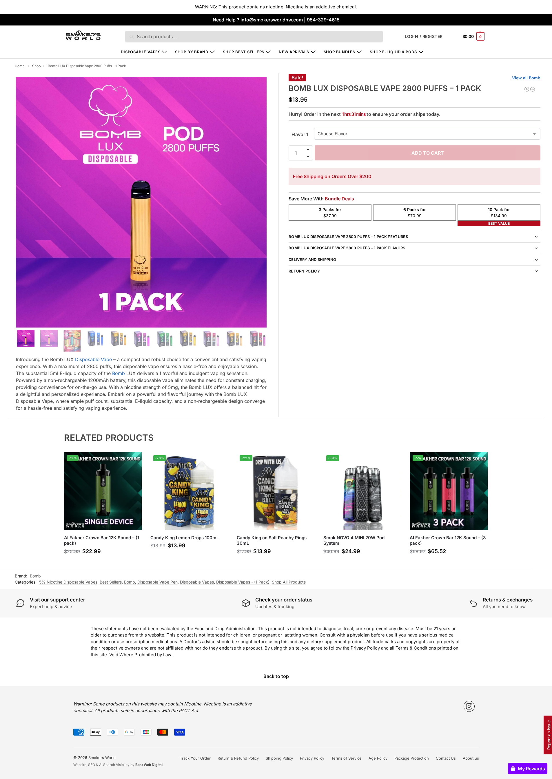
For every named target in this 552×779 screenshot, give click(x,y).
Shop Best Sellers (243, 52)
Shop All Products (289, 581)
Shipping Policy (279, 758)
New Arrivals (294, 52)
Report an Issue (548, 735)
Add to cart (427, 153)
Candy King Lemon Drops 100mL (184, 537)
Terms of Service (346, 758)
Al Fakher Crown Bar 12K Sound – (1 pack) (101, 540)
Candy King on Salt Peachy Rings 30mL (272, 540)
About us (471, 758)
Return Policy (304, 271)
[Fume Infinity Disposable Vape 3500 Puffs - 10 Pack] (527, 89)
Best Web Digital (149, 764)
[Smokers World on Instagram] (469, 706)
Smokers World (102, 757)
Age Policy (378, 758)
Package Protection (411, 758)
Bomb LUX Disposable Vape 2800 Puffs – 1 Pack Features (348, 236)
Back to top (276, 676)
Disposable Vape (93, 359)
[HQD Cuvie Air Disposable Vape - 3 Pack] (532, 89)
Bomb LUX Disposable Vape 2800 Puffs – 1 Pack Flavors (347, 248)
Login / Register (424, 36)
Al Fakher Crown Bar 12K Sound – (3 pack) (448, 540)
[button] (473, 36)
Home (20, 66)
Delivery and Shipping (312, 259)
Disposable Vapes (140, 52)
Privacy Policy (312, 758)
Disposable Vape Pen (157, 581)
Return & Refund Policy (238, 758)
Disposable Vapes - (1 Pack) (242, 581)
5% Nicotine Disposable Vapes (68, 581)
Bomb (118, 373)
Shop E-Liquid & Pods (393, 52)
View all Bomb (526, 77)
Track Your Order (195, 758)
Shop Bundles (339, 52)
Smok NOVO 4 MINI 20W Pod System (354, 540)
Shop (36, 66)
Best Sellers (111, 581)
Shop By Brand (191, 52)
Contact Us (446, 758)
